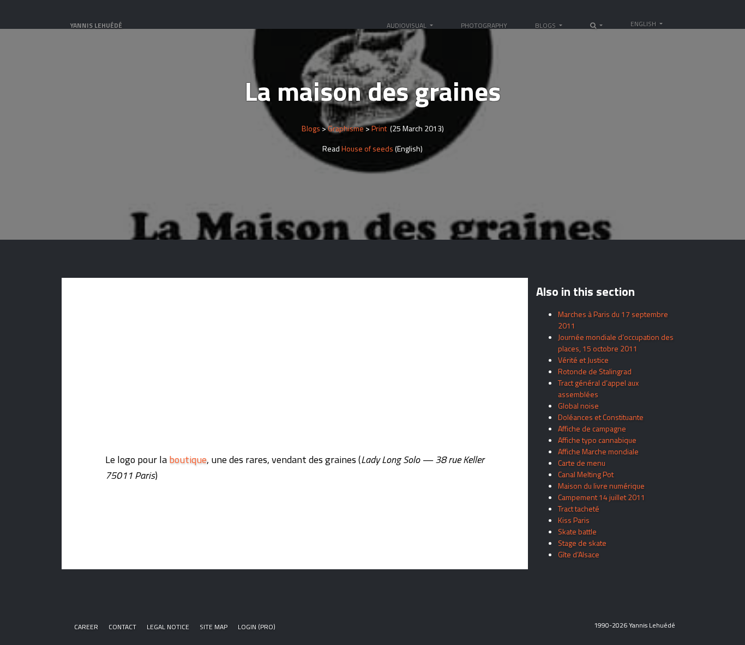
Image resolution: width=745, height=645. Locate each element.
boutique (188, 459)
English (644, 24)
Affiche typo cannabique (597, 440)
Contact (122, 627)
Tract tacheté (578, 508)
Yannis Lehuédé (96, 25)
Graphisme (346, 128)
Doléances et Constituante (601, 417)
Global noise (578, 405)
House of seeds (366, 148)
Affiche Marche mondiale (598, 451)
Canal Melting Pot (586, 474)
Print (379, 128)
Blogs (311, 128)
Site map (213, 627)
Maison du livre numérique (601, 485)
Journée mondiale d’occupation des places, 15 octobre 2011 (616, 342)
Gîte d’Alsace (578, 554)
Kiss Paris (574, 520)
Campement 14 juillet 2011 (601, 497)
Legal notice (168, 627)
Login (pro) (256, 627)
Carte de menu (581, 462)
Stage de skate (582, 543)
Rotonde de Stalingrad (595, 371)
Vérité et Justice (583, 360)
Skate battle (577, 531)
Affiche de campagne (592, 428)
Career (86, 627)
